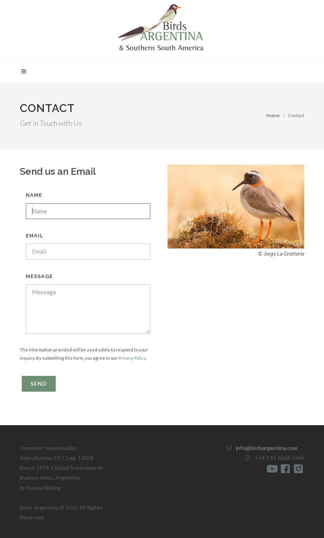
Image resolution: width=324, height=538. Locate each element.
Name (34, 195)
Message (39, 276)
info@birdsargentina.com (267, 448)
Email (34, 236)
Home (273, 115)
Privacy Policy (132, 358)
